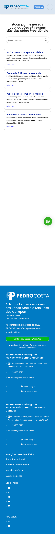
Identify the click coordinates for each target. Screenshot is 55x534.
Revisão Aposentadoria (17, 464)
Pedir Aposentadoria (16, 459)
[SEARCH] (46, 40)
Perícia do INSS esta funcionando (24, 73)
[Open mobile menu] (50, 7)
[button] (48, 221)
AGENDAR (39, 7)
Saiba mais (10, 64)
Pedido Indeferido (15, 470)
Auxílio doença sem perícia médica (25, 52)
